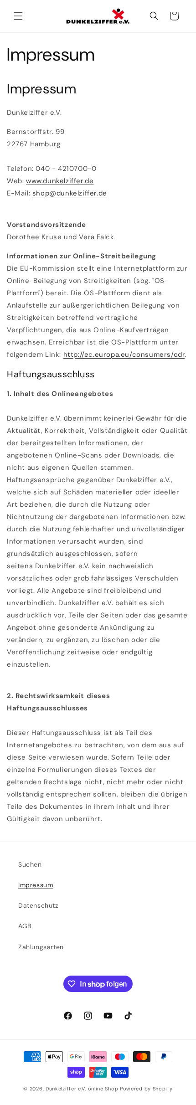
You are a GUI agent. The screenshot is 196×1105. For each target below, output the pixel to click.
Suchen (30, 864)
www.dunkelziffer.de (59, 180)
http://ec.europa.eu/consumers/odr (124, 354)
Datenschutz (38, 905)
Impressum (35, 885)
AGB (24, 926)
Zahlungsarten (41, 947)
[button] (18, 16)
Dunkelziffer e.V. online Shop (82, 1088)
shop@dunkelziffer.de (69, 193)
